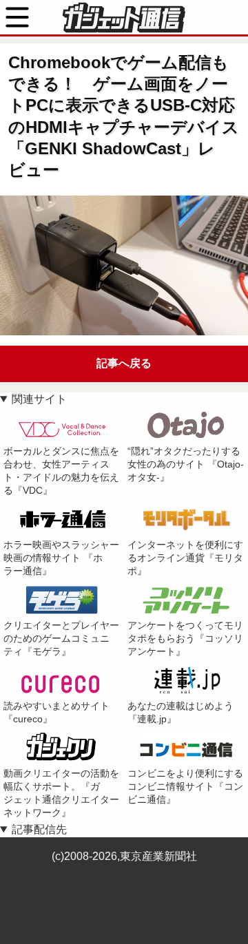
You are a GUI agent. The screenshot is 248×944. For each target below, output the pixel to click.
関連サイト (39, 399)
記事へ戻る (124, 363)
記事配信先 (39, 829)
